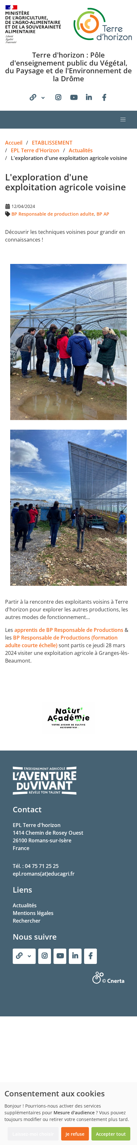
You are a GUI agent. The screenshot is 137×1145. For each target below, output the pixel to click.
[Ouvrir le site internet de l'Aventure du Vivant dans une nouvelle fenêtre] (44, 793)
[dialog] (68, 1113)
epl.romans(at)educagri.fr (44, 873)
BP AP (103, 214)
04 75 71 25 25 (42, 866)
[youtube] (73, 98)
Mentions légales (33, 913)
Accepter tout (111, 1134)
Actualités (25, 905)
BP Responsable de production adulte (52, 214)
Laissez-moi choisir (33, 1134)
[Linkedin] (89, 98)
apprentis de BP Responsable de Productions (69, 629)
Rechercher (26, 920)
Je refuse (75, 1134)
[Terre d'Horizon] (104, 98)
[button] (123, 120)
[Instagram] (58, 98)
